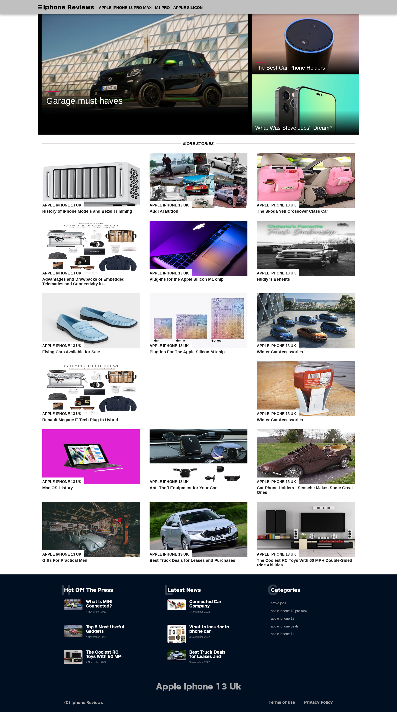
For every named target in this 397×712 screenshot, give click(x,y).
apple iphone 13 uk (62, 205)
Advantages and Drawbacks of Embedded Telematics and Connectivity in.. (83, 281)
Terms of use (282, 702)
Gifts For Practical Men (64, 560)
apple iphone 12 (282, 618)
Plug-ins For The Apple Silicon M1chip (187, 352)
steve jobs (278, 603)
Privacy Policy (318, 702)
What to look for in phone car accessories (209, 631)
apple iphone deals (285, 626)
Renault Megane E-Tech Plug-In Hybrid (80, 420)
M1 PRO (162, 8)
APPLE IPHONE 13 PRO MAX (125, 8)
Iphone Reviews (68, 7)
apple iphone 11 (282, 634)
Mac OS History (57, 488)
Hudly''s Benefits (273, 279)
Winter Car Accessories (280, 352)
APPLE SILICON (188, 8)
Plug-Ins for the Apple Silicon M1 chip (187, 279)
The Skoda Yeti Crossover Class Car (292, 211)
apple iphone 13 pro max (289, 611)
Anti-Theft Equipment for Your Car (183, 488)
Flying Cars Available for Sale (71, 352)
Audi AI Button (164, 211)
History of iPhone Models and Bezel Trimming (87, 211)
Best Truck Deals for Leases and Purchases (192, 560)
